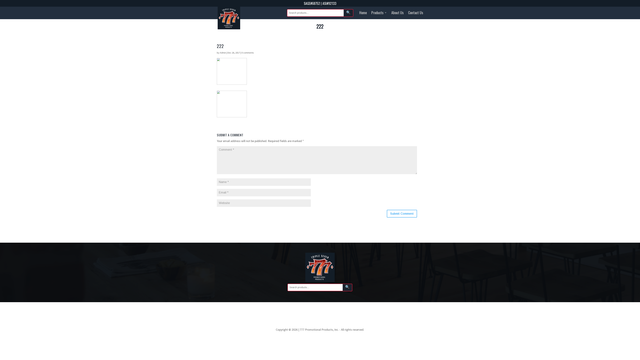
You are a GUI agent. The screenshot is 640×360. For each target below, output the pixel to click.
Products (377, 12)
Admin (223, 52)
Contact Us (415, 12)
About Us (397, 12)
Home (363, 12)
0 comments (248, 52)
